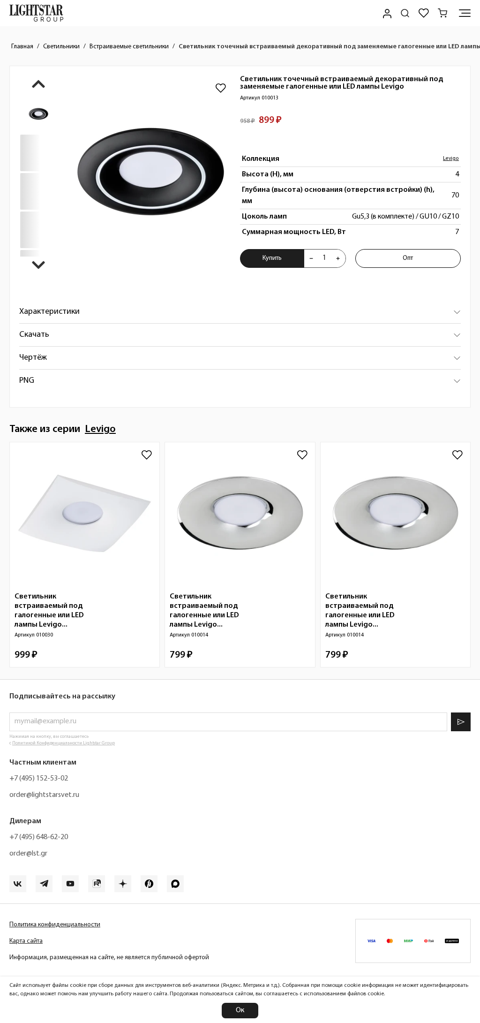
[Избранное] (423, 13)
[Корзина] (442, 13)
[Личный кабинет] (386, 13)
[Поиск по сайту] (405, 13)
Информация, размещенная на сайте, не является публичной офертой (109, 957)
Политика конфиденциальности (54, 924)
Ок (240, 1010)
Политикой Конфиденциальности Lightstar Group (63, 743)
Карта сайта (26, 941)
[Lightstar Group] (36, 13)
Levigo (451, 158)
